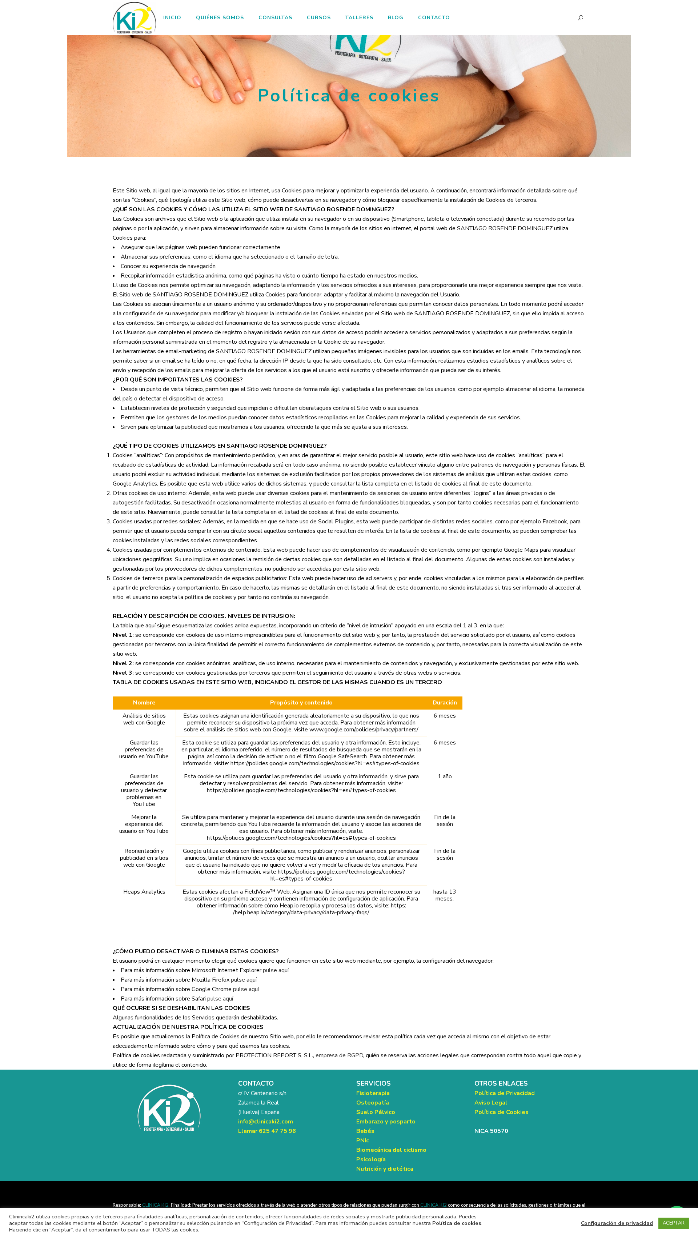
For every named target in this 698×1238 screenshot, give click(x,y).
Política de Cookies (501, 1112)
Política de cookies (456, 1223)
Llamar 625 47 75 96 (267, 1131)
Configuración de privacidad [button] (617, 1223)
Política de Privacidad (504, 1093)
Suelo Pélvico (375, 1112)
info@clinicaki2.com (265, 1122)
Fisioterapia (373, 1093)
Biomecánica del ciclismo (391, 1150)
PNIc (362, 1141)
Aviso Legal (491, 1103)
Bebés (365, 1131)
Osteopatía (372, 1103)
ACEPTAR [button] (674, 1223)
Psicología (371, 1159)
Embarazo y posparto (386, 1122)
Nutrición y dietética (384, 1169)
